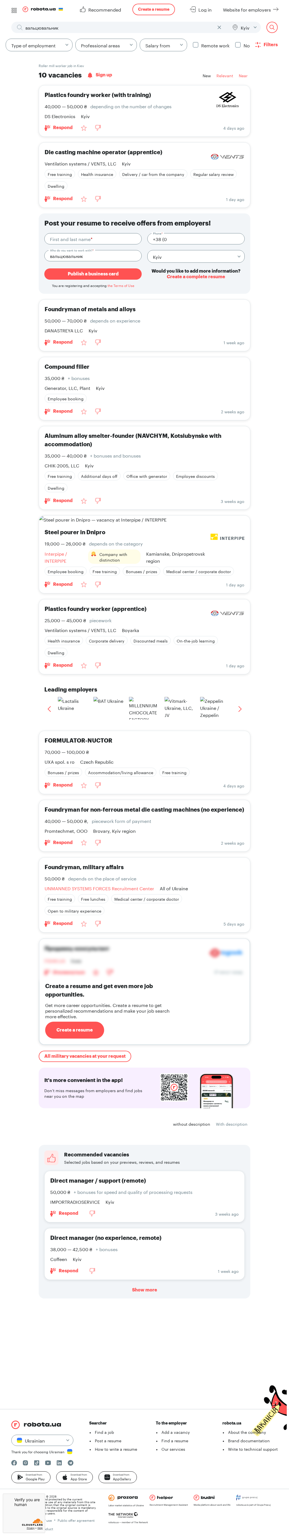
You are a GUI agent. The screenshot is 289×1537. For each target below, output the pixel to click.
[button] (31, 1477)
